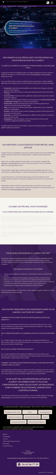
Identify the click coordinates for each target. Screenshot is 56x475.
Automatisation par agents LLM (22, 189)
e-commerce (30, 24)
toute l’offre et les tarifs (11, 407)
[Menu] (52, 2)
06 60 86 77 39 (30, 464)
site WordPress (36, 74)
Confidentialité (6, 436)
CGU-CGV (5, 439)
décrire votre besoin (25, 407)
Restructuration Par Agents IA (36, 421)
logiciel (18, 72)
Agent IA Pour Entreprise (14, 416)
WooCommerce (46, 74)
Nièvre (30, 411)
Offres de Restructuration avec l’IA (11, 441)
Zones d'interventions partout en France (17, 458)
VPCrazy (49, 472)
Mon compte (6, 443)
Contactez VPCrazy (7, 446)
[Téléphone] (48, 2)
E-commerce (8, 119)
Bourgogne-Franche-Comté (12, 411)
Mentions (5, 434)
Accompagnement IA (45, 411)
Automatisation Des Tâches (32, 416)
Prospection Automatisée (18, 421)
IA (12, 23)
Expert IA (45, 416)
